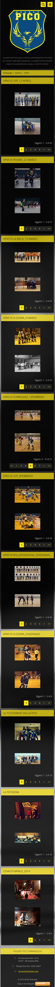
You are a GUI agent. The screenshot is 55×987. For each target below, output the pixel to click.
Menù (50, 4)
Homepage (7, 73)
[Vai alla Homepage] (27, 28)
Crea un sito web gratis (26, 984)
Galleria (18, 73)
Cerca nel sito (43, 4)
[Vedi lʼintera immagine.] (27, 99)
